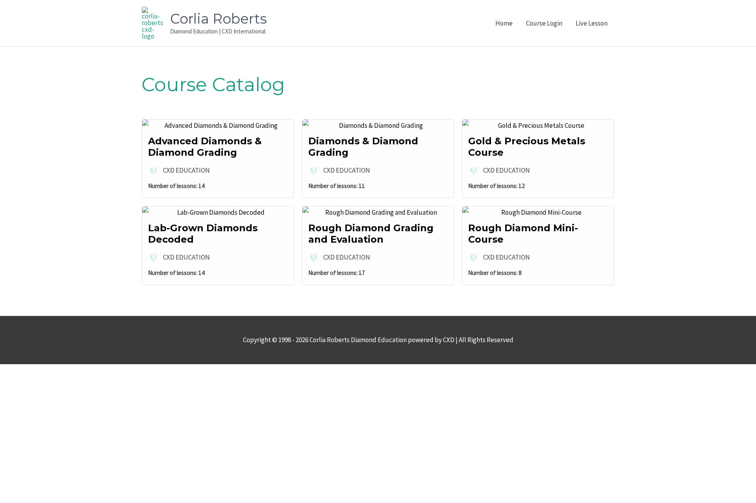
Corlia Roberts (218, 18)
